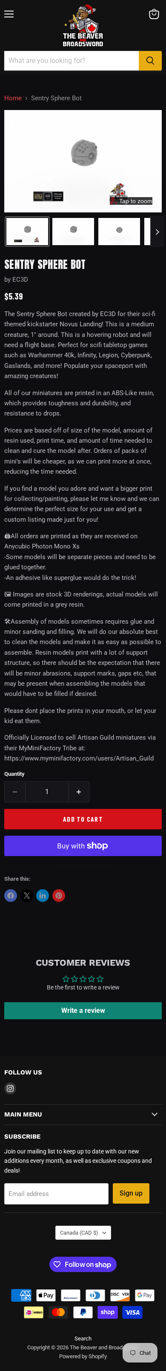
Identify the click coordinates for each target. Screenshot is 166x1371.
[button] (27, 231)
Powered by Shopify (83, 1356)
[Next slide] (157, 231)
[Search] (150, 61)
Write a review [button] (83, 1010)
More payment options (83, 865)
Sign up (131, 1193)
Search (83, 1338)
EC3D (20, 279)
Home (13, 98)
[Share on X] (26, 895)
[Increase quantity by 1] (79, 792)
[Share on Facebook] (10, 895)
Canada (79, 1233)
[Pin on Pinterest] (58, 895)
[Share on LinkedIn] (42, 895)
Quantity (14, 774)
